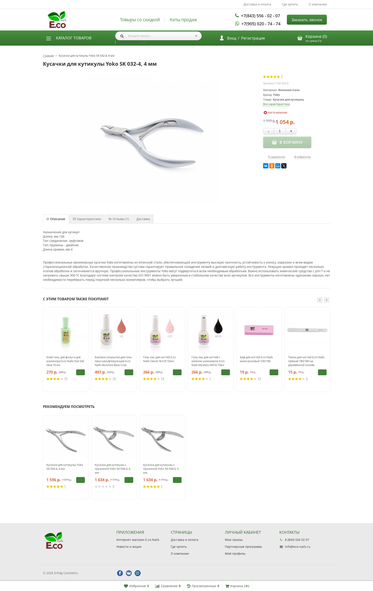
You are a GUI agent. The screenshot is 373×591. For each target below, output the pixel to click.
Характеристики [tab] (89, 219)
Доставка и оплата (257, 4)
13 (259, 378)
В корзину (80, 372)
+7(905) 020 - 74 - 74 (260, 24)
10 (114, 378)
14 (162, 378)
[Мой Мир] (277, 165)
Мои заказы (234, 540)
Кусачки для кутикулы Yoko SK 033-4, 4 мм (64, 467)
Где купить (290, 4)
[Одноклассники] (271, 165)
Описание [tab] (57, 219)
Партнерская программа (243, 547)
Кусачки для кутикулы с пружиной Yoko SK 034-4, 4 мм (112, 468)
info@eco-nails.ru (297, 547)
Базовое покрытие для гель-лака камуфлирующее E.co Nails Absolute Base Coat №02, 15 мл (114, 361)
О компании (318, 4)
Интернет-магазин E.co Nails (137, 540)
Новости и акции (128, 547)
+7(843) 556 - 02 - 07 (260, 16)
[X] (283, 165)
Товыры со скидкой (140, 19)
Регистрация (253, 38)
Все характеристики (276, 104)
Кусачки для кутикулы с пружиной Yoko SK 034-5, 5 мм (161, 468)
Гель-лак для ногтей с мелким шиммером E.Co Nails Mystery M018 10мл (208, 361)
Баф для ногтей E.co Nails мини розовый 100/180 (256, 359)
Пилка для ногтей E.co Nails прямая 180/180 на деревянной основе (306, 361)
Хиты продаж (183, 19)
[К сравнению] (76, 378)
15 (65, 378)
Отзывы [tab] (121, 219)
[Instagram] (137, 573)
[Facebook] (119, 573)
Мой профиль (235, 553)
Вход (231, 38)
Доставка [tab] (143, 219)
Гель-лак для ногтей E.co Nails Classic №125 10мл (159, 359)
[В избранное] (83, 378)
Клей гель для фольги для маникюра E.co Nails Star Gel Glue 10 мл (65, 361)
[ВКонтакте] (265, 165)
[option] (65, 349)
